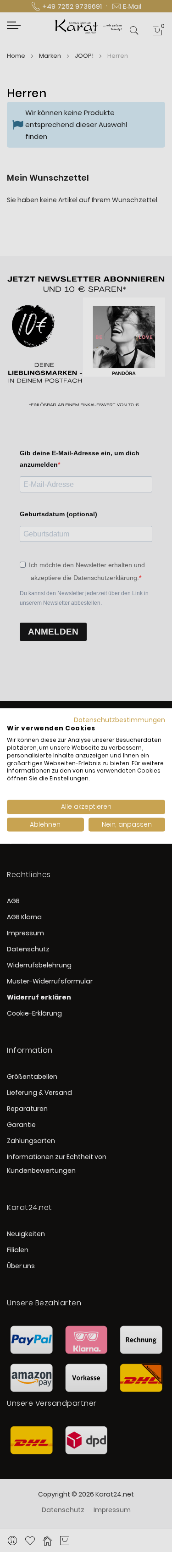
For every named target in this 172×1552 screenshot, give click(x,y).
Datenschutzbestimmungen (119, 719)
